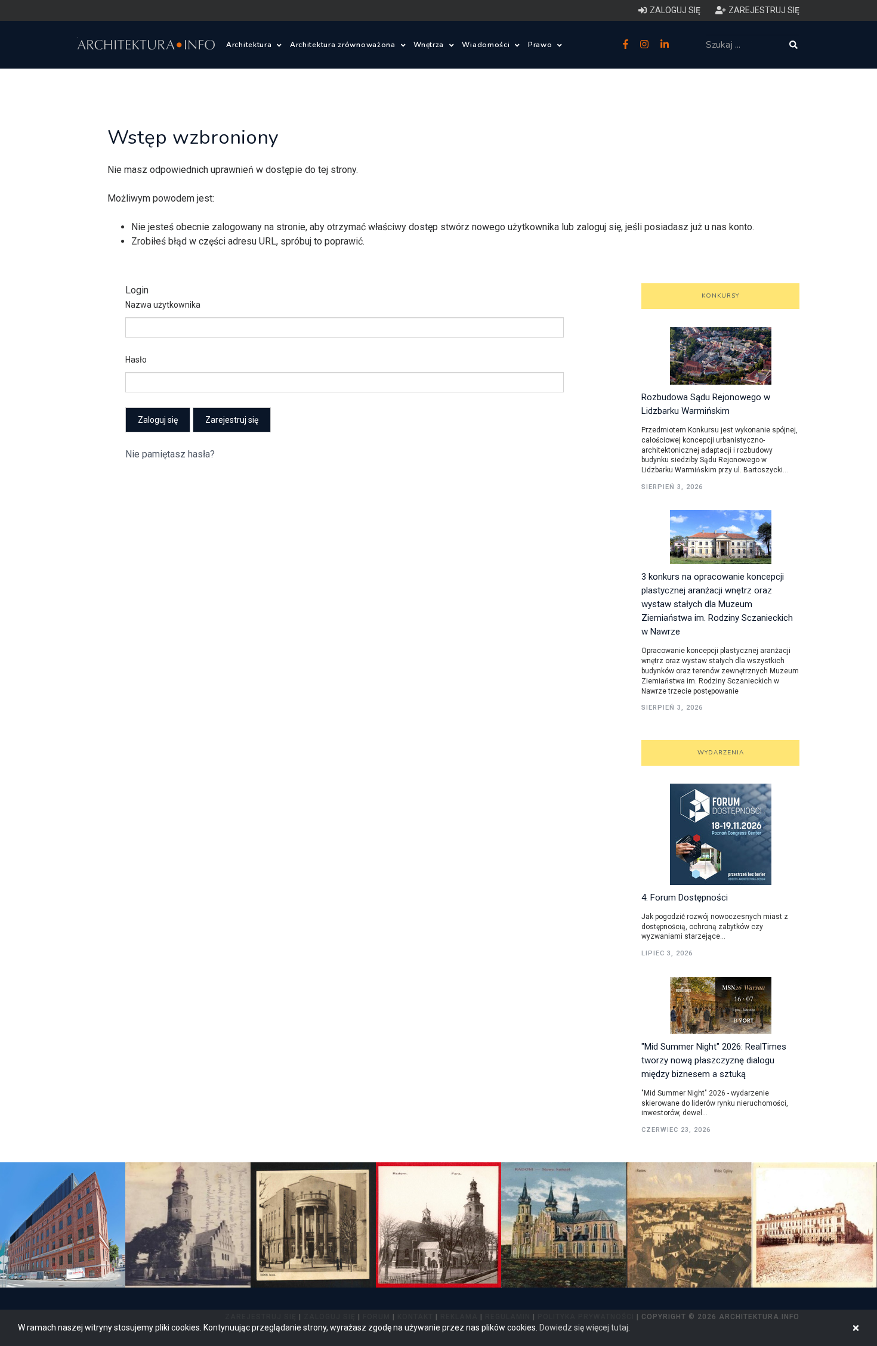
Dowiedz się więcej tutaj (583, 1327)
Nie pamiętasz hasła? (170, 454)
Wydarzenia (720, 752)
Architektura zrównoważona (344, 44)
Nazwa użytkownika (162, 305)
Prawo (541, 44)
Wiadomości (487, 44)
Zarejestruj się (231, 420)
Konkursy (720, 296)
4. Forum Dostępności (684, 897)
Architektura (250, 44)
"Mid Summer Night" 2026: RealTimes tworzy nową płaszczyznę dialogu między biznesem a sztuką (713, 1060)
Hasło (136, 359)
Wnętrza (429, 44)
